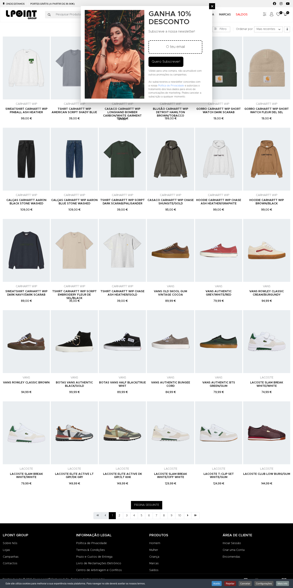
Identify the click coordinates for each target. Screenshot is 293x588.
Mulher (153, 550)
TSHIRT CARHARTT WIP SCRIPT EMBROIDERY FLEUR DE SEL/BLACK (74, 295)
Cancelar (245, 583)
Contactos (10, 563)
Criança (154, 556)
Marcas (154, 563)
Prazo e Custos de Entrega (94, 556)
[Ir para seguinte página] (187, 515)
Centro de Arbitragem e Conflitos (99, 570)
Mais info (282, 583)
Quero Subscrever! (166, 61)
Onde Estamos (15, 4)
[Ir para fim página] (195, 515)
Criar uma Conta (234, 550)
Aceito (216, 583)
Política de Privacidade (91, 543)
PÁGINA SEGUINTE (146, 505)
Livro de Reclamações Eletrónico (98, 563)
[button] (278, 15)
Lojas (6, 550)
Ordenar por (244, 29)
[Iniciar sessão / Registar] (271, 15)
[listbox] (268, 29)
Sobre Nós (10, 543)
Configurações (264, 583)
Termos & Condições (90, 550)
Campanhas (11, 556)
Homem (154, 543)
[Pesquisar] (49, 15)
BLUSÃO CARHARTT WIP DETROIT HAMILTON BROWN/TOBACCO (170, 112)
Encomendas (231, 556)
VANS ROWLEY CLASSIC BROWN (26, 382)
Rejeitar (230, 583)
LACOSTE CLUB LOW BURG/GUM (266, 474)
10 (179, 515)
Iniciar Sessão (232, 543)
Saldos (153, 570)
